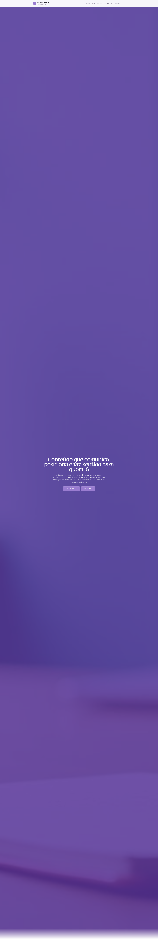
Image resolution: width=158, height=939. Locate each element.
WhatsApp (72, 489)
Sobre (93, 3)
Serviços (99, 3)
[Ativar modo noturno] (123, 3)
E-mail (89, 489)
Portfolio (106, 3)
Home (88, 3)
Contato (117, 3)
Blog (112, 3)
